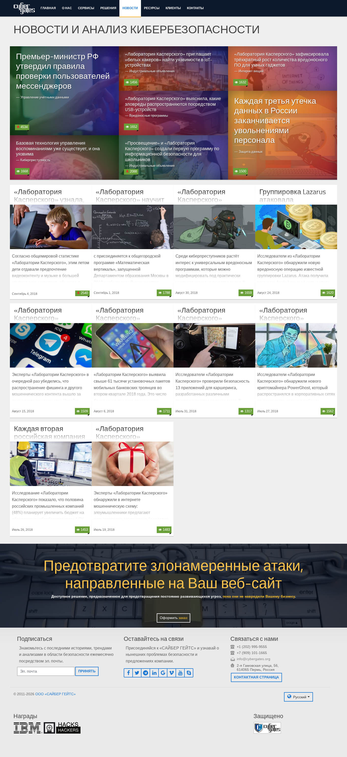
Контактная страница (256, 677)
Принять (87, 671)
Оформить (173, 618)
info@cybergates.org (253, 659)
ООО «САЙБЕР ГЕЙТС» (55, 694)
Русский (299, 696)
